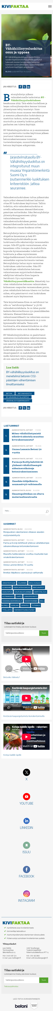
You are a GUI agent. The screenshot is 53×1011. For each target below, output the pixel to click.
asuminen (22, 583)
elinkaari (6, 587)
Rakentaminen (31, 601)
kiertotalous (40, 592)
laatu (19, 596)
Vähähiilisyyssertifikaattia (18, 281)
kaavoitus (7, 592)
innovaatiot (38, 587)
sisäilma (15, 605)
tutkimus (36, 605)
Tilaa (44, 633)
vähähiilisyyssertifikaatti (17, 401)
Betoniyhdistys (25, 393)
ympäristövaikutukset (24, 610)
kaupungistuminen (23, 592)
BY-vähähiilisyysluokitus (17, 397)
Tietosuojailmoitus (11, 986)
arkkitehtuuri (8, 583)
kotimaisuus (8, 596)
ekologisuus (35, 583)
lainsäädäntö (30, 596)
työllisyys (7, 610)
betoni (9, 393)
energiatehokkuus (21, 587)
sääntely (25, 605)
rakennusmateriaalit (12, 601)
